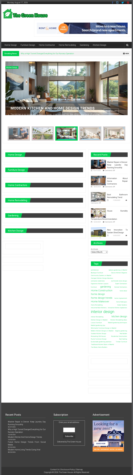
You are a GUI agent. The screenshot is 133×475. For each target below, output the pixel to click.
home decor (123, 291)
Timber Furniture (121, 342)
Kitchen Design (99, 45)
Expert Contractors (121, 284)
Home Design (11, 45)
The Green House (74, 442)
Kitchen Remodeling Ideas (118, 320)
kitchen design (119, 316)
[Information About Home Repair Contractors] (98, 180)
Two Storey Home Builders (99, 347)
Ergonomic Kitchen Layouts (99, 284)
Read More (110, 111)
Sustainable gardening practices (101, 342)
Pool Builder (123, 333)
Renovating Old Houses (98, 336)
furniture (94, 287)
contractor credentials (98, 281)
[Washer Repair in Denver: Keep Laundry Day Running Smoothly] (98, 164)
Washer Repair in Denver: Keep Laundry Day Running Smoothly (117, 165)
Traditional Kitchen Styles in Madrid (102, 344)
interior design (102, 311)
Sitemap (79, 470)
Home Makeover (100, 301)
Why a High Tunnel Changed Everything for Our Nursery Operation (47, 53)
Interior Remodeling (97, 317)
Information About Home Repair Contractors (117, 181)
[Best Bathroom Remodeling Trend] (98, 197)
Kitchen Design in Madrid (99, 320)
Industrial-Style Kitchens (99, 308)
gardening (105, 286)
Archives (94, 249)
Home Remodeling (67, 45)
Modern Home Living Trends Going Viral (24, 450)
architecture (95, 270)
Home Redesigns (121, 302)
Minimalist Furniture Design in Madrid (103, 328)
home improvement (120, 298)
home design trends (101, 297)
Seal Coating (123, 339)
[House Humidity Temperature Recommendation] (98, 213)
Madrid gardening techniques (117, 323)
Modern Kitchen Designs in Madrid (102, 331)
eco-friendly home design (119, 281)
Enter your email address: (69, 422)
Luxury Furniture (96, 323)
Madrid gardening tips (98, 325)
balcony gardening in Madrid (118, 270)
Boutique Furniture (97, 273)
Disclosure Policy (68, 470)
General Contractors (120, 287)
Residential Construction (119, 336)
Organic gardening (121, 331)
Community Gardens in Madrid (101, 275)
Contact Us (54, 470)
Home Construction (101, 290)
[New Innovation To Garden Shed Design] (98, 232)
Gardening (84, 45)
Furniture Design (28, 45)
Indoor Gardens (122, 305)
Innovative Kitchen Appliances (117, 308)
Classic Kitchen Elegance (119, 273)
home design (98, 294)
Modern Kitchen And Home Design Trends (53, 108)
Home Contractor (47, 45)
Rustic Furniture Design (99, 339)
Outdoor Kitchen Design (98, 333)
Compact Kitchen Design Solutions (102, 278)
